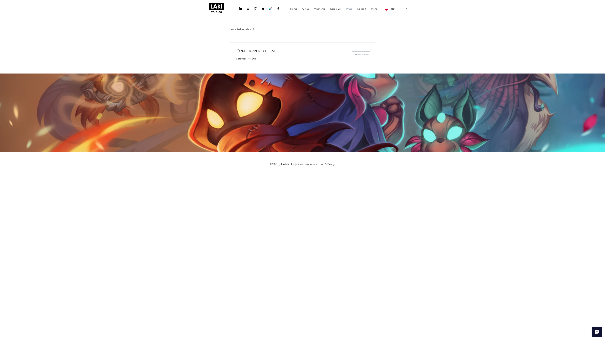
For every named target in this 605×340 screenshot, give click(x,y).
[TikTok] (271, 9)
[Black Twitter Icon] (263, 9)
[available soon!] (278, 9)
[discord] (248, 9)
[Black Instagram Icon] (255, 9)
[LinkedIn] (240, 9)
